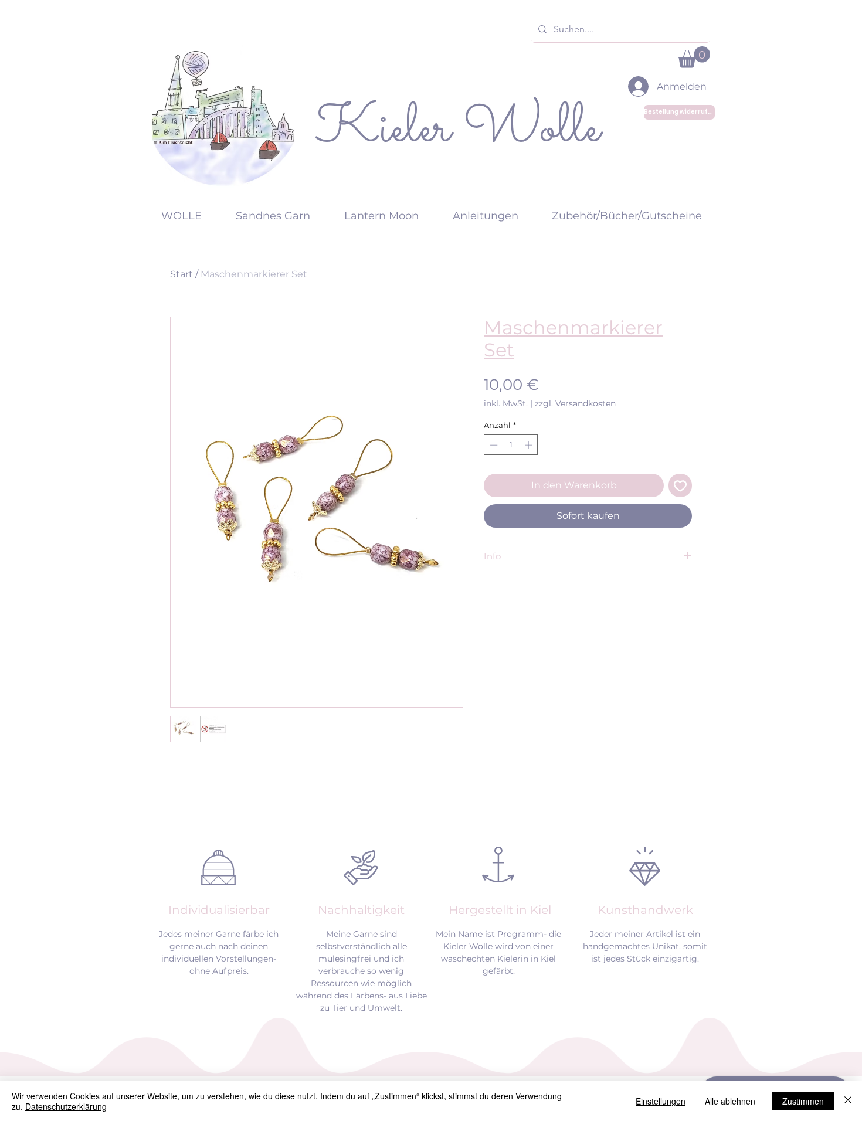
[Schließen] (848, 1101)
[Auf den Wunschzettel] (680, 485)
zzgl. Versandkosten (575, 404)
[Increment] (529, 445)
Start (181, 274)
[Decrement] (493, 445)
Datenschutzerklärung (66, 1106)
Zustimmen (803, 1101)
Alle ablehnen (730, 1101)
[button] (694, 57)
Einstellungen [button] (660, 1101)
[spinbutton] (511, 445)
